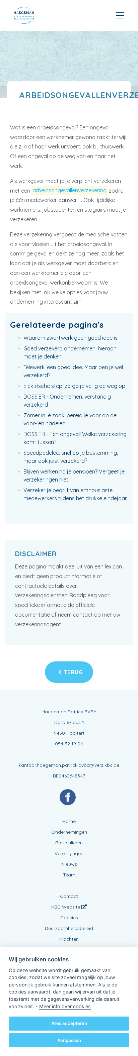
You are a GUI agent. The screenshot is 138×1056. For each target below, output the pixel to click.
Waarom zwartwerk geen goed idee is (70, 337)
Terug (72, 672)
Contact (69, 896)
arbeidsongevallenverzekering (69, 190)
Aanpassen (69, 1040)
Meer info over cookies (65, 1006)
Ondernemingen (69, 832)
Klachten (69, 939)
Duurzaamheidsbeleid (69, 928)
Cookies (69, 918)
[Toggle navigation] (120, 15)
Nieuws (69, 864)
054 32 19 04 (69, 744)
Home (69, 821)
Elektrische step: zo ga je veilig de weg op (74, 386)
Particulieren (69, 843)
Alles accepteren (69, 1023)
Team (69, 875)
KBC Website (66, 907)
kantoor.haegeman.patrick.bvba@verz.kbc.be (69, 765)
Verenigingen (69, 853)
